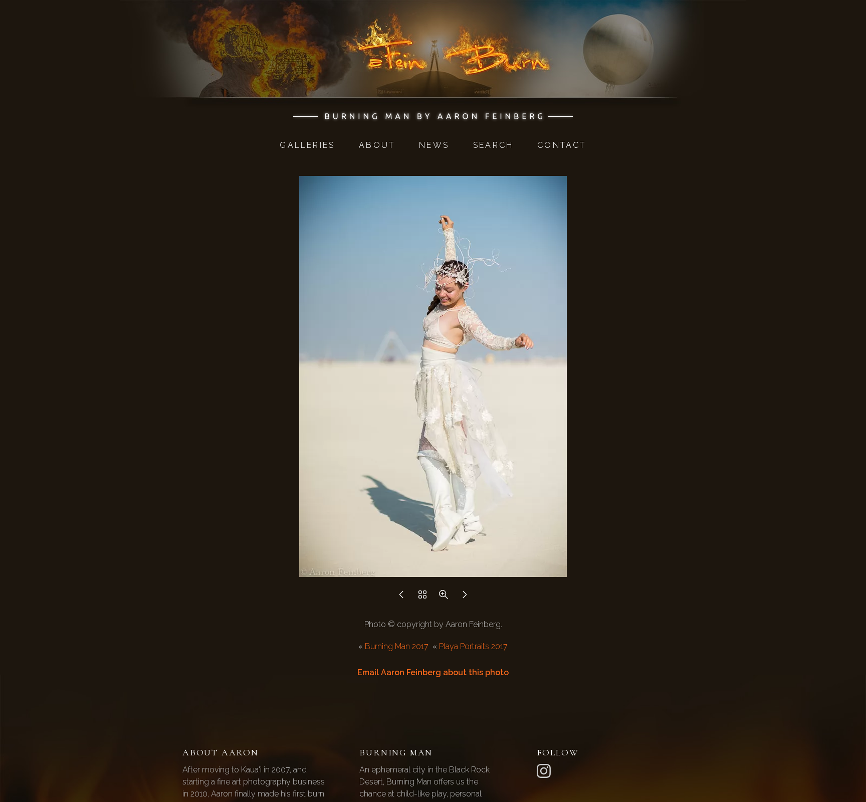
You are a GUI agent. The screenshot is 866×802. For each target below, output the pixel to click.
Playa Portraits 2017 (473, 646)
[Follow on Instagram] (545, 770)
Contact (561, 145)
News (434, 145)
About (377, 145)
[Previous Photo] (401, 597)
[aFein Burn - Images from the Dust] (433, 116)
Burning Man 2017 (396, 646)
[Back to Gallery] (422, 597)
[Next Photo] (464, 597)
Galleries (307, 145)
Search (493, 145)
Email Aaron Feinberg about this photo (433, 672)
